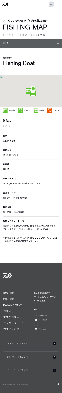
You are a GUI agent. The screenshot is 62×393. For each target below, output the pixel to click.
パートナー (13, 35)
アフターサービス (14, 323)
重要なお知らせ (12, 317)
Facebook (43, 320)
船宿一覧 (34, 35)
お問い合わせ (11, 329)
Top (4, 35)
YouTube (42, 329)
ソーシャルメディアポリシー (45, 296)
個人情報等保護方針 (42, 293)
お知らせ (8, 311)
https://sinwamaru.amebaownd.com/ (21, 183)
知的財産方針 (39, 300)
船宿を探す (24, 35)
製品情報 (8, 293)
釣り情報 (8, 299)
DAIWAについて (12, 305)
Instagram (43, 315)
